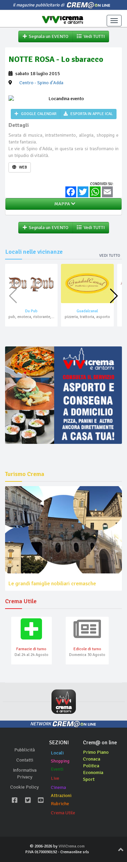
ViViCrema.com (72, 846)
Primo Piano (96, 752)
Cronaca (91, 759)
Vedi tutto (109, 255)
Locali (57, 753)
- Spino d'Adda (41, 83)
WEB (22, 167)
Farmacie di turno (31, 649)
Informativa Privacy (25, 773)
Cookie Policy (24, 787)
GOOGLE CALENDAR (38, 113)
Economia (93, 772)
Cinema (58, 787)
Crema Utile (63, 813)
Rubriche (60, 804)
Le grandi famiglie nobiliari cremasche (52, 583)
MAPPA (61, 204)
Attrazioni (61, 795)
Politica (91, 766)
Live (55, 778)
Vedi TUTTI (93, 36)
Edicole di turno (87, 649)
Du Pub (31, 311)
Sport (88, 779)
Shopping (60, 761)
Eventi (57, 769)
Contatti (24, 760)
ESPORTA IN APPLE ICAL (91, 113)
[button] (114, 296)
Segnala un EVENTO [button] (47, 36)
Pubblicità (24, 750)
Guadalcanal (87, 311)
